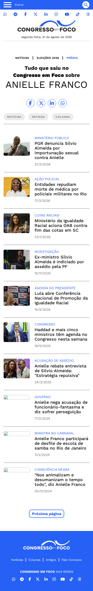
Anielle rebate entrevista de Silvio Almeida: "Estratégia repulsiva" (60, 370)
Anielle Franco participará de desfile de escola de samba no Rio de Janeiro (61, 443)
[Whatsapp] (5, 14)
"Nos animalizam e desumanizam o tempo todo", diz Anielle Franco (60, 479)
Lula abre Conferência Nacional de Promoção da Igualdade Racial (61, 298)
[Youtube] (67, 14)
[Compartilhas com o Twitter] (41, 103)
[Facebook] (25, 14)
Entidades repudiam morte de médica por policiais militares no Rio (61, 189)
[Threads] (88, 14)
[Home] (46, 26)
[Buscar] (85, 4)
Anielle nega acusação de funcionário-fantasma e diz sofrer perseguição (61, 407)
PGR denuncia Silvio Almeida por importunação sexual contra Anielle (56, 150)
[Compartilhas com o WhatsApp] (62, 103)
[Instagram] (56, 14)
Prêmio (72, 58)
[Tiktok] (77, 14)
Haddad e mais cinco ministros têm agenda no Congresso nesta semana (61, 334)
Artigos (51, 560)
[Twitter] (35, 14)
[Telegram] (15, 14)
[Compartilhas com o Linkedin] (52, 103)
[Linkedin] (46, 14)
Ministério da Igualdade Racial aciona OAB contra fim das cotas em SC (61, 225)
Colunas (34, 560)
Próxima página (46, 513)
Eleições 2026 (48, 58)
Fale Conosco (72, 560)
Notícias (22, 58)
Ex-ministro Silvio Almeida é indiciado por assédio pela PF (59, 261)
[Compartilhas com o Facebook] (30, 103)
